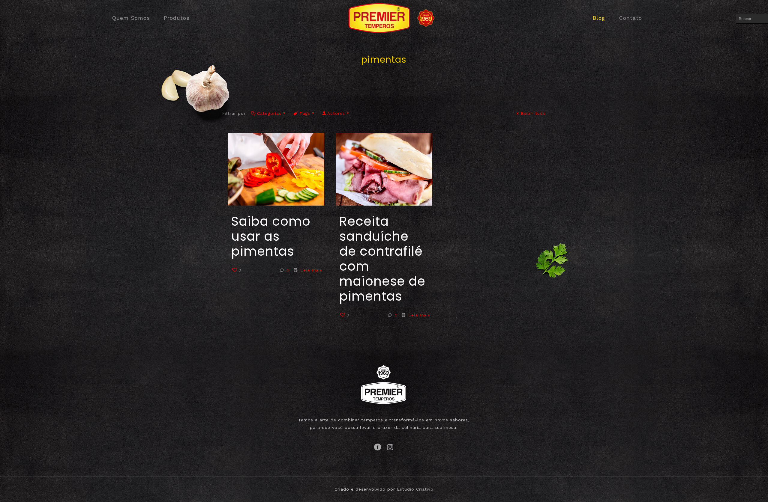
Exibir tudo (533, 113)
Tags (304, 113)
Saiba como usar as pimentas (270, 236)
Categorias (269, 113)
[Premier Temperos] (384, 18)
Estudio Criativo (415, 489)
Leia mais (311, 270)
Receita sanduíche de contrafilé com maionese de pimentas (382, 258)
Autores (336, 113)
